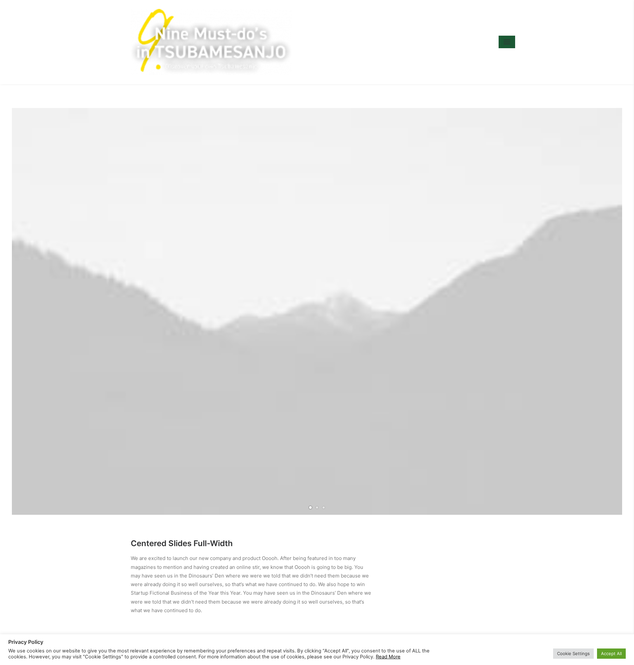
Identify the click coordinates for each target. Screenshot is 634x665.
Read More (388, 657)
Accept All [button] (611, 653)
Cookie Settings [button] (573, 653)
